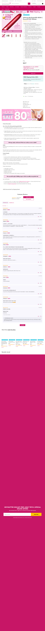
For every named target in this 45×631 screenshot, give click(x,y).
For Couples (17, 6)
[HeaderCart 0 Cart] (42, 4)
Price (24, 60)
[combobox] (20, 4)
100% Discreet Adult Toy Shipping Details (11, 189)
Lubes (3, 9)
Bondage (38, 6)
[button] (38, 216)
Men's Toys (12, 6)
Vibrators (3, 6)
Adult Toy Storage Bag (12, 183)
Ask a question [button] (28, 199)
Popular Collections (24, 6)
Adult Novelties (12, 330)
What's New (7, 9)
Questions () (11, 202)
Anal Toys (30, 6)
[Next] (21, 35)
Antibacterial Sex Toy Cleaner (24, 181)
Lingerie (34, 6)
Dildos (7, 6)
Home (24, 13)
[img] (5, 208)
